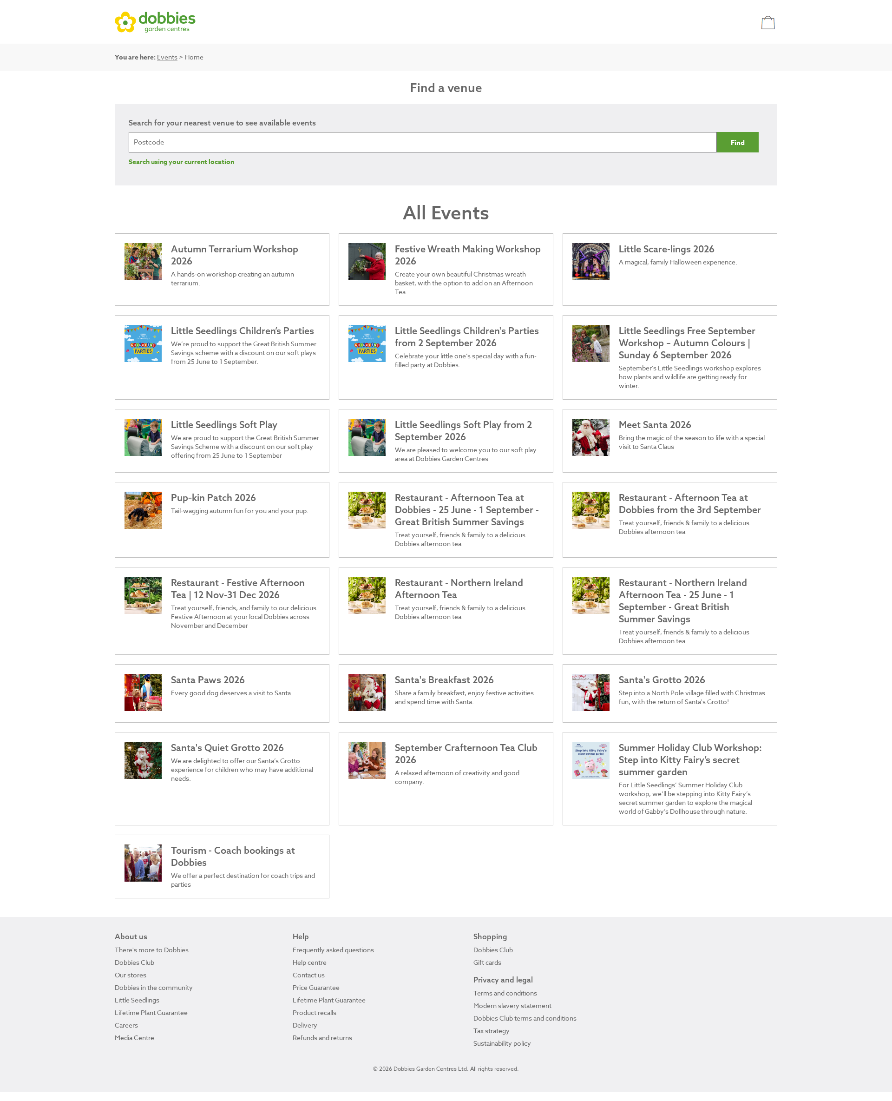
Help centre (310, 962)
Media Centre (134, 1037)
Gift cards (487, 962)
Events (167, 57)
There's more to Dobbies (152, 949)
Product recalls (314, 1012)
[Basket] (769, 22)
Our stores (130, 974)
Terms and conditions (505, 993)
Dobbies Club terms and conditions (525, 1018)
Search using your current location (181, 162)
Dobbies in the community (154, 987)
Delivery (305, 1025)
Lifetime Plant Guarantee (151, 1012)
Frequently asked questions (333, 949)
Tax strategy (491, 1030)
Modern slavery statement (512, 1005)
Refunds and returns (322, 1037)
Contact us (309, 974)
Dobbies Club (134, 962)
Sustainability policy (502, 1043)
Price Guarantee (316, 987)
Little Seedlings (137, 1000)
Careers (126, 1025)
